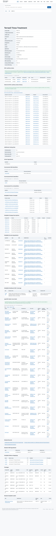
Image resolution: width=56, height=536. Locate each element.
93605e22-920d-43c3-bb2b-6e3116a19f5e (32, 376)
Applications (30, 1)
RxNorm (21, 1)
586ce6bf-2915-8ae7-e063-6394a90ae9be (32, 427)
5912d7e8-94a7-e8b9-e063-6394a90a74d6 (32, 312)
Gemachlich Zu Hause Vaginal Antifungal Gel (7, 363)
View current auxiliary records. (8, 92)
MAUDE (48, 1)
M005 (48, 315)
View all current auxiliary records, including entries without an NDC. (35, 72)
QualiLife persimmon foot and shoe (7, 395)
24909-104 (18, 79)
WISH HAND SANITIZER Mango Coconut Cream (8, 357)
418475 (6, 182)
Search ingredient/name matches (10, 444)
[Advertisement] (28, 19)
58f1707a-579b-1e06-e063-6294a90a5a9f (32, 350)
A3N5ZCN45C (20, 249)
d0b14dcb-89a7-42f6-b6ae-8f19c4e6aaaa (11, 192)
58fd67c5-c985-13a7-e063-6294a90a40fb (32, 338)
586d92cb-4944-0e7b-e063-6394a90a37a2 (32, 433)
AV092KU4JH (20, 265)
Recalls (51, 1)
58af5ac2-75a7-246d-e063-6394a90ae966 (32, 408)
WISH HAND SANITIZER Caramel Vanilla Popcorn (8, 318)
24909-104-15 (7, 221)
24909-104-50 (7, 232)
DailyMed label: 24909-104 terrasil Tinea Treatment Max (14, 442)
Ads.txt (53, 509)
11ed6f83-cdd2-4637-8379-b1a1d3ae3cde (11, 206)
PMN (44, 1)
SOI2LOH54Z (20, 282)
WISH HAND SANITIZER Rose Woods (7, 331)
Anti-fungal (7, 426)
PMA (41, 1)
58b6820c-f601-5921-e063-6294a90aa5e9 (32, 420)
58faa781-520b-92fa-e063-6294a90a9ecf (32, 357)
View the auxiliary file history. (18, 92)
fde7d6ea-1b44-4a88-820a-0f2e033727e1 (32, 382)
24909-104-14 (24, 79)
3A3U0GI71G (20, 261)
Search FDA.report (8, 5)
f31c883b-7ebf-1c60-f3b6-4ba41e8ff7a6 (11, 210)
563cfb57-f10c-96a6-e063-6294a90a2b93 (32, 363)
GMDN (38, 1)
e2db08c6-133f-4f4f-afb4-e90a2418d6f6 (11, 204)
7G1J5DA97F (20, 278)
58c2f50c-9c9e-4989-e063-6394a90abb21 (32, 389)
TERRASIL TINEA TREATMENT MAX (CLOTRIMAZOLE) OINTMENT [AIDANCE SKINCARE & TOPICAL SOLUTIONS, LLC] (33, 241)
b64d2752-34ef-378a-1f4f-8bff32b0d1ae (11, 200)
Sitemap (47, 509)
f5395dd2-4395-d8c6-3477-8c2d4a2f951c (11, 212)
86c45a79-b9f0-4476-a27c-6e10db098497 (11, 208)
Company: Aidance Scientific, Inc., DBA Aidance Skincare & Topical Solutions (36, 442)
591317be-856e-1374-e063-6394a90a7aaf (32, 318)
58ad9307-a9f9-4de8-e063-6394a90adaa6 (32, 401)
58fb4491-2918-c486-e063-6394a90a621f (32, 331)
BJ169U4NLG (20, 253)
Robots (50, 509)
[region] (28, 80)
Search (49, 7)
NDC (18, 1)
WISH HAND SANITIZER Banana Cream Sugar (8, 312)
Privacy (44, 509)
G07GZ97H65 (7, 173)
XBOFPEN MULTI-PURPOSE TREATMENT (7, 389)
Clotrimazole (7, 349)
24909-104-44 (24, 81)
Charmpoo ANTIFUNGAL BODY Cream (8, 344)
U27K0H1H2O (20, 270)
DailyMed (25, 1)
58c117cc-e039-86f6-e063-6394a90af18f (32, 369)
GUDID (35, 1)
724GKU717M (20, 257)
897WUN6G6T (20, 274)
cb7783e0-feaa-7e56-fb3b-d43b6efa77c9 (11, 202)
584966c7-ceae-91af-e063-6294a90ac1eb (32, 395)
